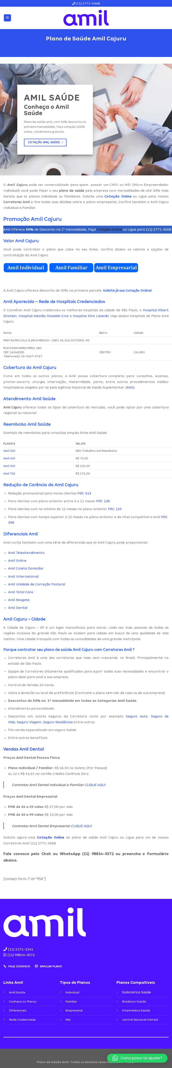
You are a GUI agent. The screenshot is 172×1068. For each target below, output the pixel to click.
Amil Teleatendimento (26, 553)
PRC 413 (84, 493)
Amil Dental (17, 608)
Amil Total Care (20, 592)
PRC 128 (103, 501)
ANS (130, 387)
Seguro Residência (58, 722)
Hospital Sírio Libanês (91, 316)
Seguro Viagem (29, 722)
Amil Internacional (23, 576)
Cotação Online (109, 229)
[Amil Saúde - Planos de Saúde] (86, 18)
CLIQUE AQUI (94, 785)
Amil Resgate (19, 600)
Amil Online (17, 560)
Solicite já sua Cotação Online (127, 290)
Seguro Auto (137, 716)
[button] (137, 1058)
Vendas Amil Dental (23, 749)
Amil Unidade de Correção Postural (36, 584)
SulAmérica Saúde (136, 992)
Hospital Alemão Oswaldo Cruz (44, 316)
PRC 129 (115, 509)
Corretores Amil (16, 202)
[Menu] (7, 18)
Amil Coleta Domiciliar (26, 568)
